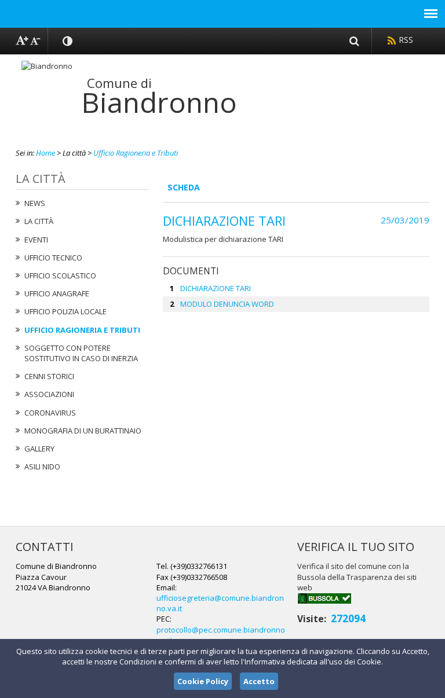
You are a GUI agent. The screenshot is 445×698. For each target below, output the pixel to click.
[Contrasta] (68, 41)
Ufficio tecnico (53, 257)
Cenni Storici (49, 376)
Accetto (259, 681)
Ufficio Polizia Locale (65, 311)
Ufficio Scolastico (60, 275)
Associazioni (49, 394)
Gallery (39, 448)
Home (45, 153)
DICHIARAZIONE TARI (215, 288)
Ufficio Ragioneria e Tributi (135, 153)
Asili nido (42, 466)
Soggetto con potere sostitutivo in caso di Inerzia (81, 353)
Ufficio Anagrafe (56, 293)
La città (38, 221)
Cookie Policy (202, 681)
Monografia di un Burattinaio (82, 430)
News (34, 203)
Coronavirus (50, 412)
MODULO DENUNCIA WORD (227, 304)
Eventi (36, 239)
